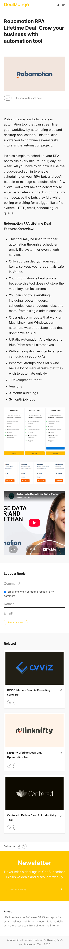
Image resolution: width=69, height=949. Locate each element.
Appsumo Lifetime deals (30, 98)
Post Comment (15, 622)
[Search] (58, 5)
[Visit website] (60, 693)
